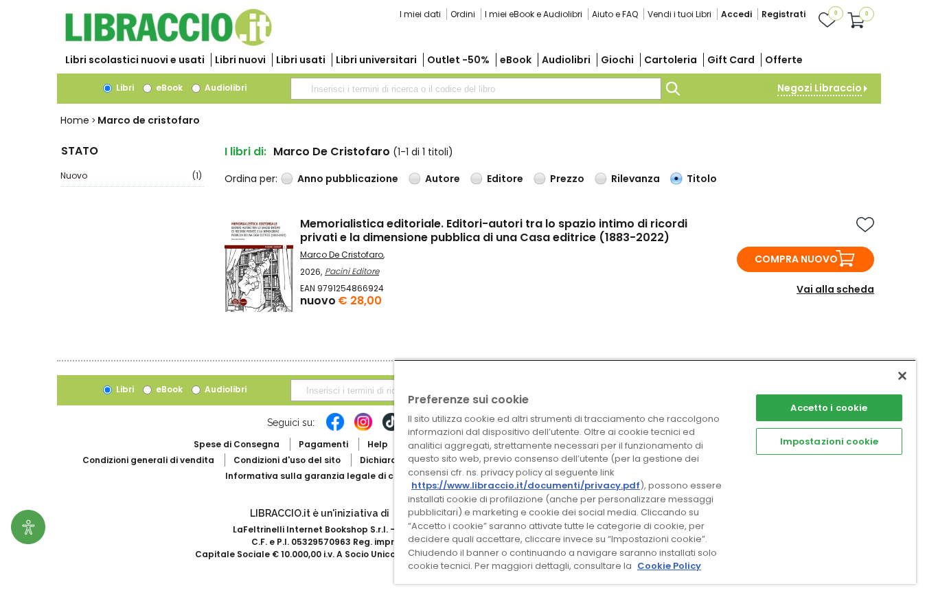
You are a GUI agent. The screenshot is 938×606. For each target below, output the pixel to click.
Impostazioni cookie (829, 441)
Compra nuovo (796, 259)
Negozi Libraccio (819, 88)
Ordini (462, 14)
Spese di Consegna (236, 444)
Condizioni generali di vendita (148, 460)
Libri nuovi (240, 60)
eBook (515, 60)
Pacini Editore (352, 271)
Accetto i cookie (828, 407)
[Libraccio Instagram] (363, 429)
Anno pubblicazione (347, 179)
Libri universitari (376, 60)
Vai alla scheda (835, 289)
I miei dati (420, 14)
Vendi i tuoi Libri (679, 14)
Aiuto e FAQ (615, 14)
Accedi (736, 14)
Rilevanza (635, 179)
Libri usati (300, 60)
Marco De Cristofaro (341, 254)
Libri (124, 87)
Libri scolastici (135, 60)
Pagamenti (323, 444)
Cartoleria (670, 60)
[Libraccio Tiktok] (391, 429)
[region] (655, 471)
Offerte (784, 60)
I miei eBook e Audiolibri (533, 14)
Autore (442, 179)
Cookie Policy (669, 565)
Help (377, 444)
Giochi (617, 60)
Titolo (702, 179)
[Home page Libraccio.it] (168, 43)
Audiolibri (566, 60)
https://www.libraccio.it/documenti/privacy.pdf (525, 485)
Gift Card (731, 60)
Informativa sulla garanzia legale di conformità (331, 476)
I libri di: (245, 151)
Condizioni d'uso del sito (287, 460)
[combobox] (475, 89)
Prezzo (567, 179)
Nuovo (131, 175)
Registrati (783, 14)
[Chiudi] (902, 376)
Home (74, 120)
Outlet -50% (458, 60)
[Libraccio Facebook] (335, 429)
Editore (505, 179)
